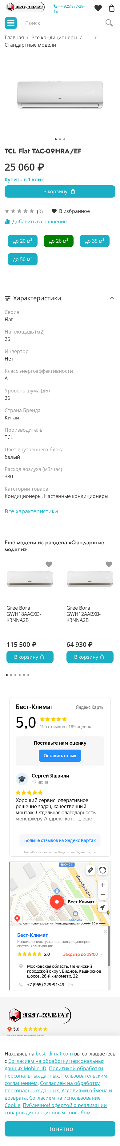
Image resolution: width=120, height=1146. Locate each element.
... (88, 37)
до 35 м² (94, 240)
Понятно (60, 1129)
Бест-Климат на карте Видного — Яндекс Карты (60, 852)
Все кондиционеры (54, 37)
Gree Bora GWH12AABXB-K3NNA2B (83, 613)
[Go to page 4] (20, 675)
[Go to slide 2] (60, 139)
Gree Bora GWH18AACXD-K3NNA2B (23, 613)
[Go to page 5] (24, 675)
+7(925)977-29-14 (69, 9)
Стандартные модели (30, 44)
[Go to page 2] (11, 675)
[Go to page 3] (15, 675)
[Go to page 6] (28, 675)
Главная (14, 37)
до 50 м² (22, 259)
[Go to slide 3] (64, 139)
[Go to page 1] (7, 675)
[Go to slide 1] (56, 139)
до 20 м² (22, 240)
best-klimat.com (54, 1053)
